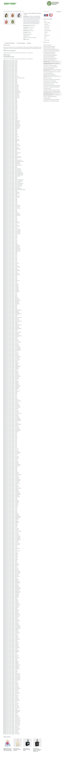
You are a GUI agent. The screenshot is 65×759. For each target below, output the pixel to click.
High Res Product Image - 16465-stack (12, 391)
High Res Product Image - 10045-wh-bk (12, 679)
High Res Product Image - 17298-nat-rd (12, 247)
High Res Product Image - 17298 (10, 243)
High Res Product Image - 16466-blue (11, 388)
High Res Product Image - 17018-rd (11, 285)
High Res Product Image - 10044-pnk (11, 687)
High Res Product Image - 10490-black (12, 639)
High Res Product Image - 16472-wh (11, 340)
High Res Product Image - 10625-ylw (11, 609)
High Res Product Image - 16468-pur (11, 365)
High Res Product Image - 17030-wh (11, 269)
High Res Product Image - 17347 (10, 242)
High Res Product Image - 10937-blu (11, 565)
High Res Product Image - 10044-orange (12, 688)
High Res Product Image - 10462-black (12, 647)
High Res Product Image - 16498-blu (11, 314)
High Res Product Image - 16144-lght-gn (12, 419)
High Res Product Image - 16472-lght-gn (12, 348)
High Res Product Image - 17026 (10, 275)
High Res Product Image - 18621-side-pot (12, 145)
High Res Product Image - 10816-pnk (11, 586)
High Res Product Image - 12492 (10, 468)
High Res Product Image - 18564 (10, 150)
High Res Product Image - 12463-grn (11, 495)
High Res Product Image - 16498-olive (11, 312)
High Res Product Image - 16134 (10, 440)
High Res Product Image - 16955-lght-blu (12, 300)
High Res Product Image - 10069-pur (11, 663)
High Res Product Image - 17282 (10, 252)
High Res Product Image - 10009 (10, 709)
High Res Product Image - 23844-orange (12, 91)
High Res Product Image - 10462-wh (11, 641)
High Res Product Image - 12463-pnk (11, 491)
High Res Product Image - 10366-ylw (11, 650)
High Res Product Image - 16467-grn (11, 377)
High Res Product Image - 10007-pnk (11, 727)
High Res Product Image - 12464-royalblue (12, 474)
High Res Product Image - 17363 (10, 241)
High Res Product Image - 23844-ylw (11, 85)
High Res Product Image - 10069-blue (11, 667)
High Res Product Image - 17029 (10, 271)
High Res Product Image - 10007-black (12, 733)
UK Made (45, 96)
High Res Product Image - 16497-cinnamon (13, 321)
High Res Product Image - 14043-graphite (12, 464)
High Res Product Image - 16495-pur (11, 333)
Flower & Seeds (47, 25)
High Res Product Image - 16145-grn (11, 408)
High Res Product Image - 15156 (10, 445)
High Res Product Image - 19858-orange (12, 125)
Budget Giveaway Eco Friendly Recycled (51, 49)
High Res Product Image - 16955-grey (11, 302)
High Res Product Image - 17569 (10, 219)
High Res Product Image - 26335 (10, 63)
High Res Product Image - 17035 (10, 259)
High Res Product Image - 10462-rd (11, 642)
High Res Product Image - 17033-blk (11, 263)
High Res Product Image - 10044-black (12, 693)
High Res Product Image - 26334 (10, 64)
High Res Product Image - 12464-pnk (11, 478)
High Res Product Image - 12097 (10, 523)
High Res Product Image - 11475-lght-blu (12, 539)
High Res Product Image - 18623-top (11, 139)
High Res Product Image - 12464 (10, 470)
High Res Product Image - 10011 (10, 701)
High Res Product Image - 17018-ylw (11, 284)
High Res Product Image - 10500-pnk (11, 624)
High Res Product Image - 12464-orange (12, 479)
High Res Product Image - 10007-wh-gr (12, 721)
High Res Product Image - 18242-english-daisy (13, 174)
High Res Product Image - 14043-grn (11, 463)
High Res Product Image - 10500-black (12, 633)
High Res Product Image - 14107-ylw (11, 456)
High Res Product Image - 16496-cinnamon (13, 328)
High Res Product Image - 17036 (10, 258)
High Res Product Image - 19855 (10, 130)
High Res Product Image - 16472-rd (11, 343)
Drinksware (46, 24)
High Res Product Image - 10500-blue (11, 631)
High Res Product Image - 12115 (10, 506)
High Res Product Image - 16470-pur (11, 355)
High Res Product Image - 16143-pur (11, 426)
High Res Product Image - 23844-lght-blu (12, 92)
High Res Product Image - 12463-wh (11, 486)
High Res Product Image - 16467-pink (11, 375)
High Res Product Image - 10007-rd (11, 726)
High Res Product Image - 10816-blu (11, 596)
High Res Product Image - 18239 (10, 177)
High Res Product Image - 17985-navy (11, 195)
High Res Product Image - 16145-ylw (11, 399)
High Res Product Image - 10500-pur (11, 623)
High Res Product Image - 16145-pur (11, 403)
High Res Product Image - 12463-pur (11, 490)
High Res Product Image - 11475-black (12, 544)
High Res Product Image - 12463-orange (12, 493)
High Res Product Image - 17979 (10, 204)
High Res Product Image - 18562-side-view (12, 157)
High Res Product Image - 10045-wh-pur (12, 676)
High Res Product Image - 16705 (10, 306)
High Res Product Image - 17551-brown (12, 226)
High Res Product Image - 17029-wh (11, 273)
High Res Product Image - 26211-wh (11, 76)
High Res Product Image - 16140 (10, 435)
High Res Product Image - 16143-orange (12, 429)
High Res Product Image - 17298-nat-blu (12, 249)
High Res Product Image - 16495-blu (11, 337)
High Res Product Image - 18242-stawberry (12, 171)
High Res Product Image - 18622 (10, 141)
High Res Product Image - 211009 (11, 114)
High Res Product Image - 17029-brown (12, 274)
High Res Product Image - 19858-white (12, 122)
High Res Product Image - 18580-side (11, 147)
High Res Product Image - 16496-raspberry (12, 324)
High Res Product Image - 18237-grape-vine (13, 188)
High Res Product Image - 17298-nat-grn (12, 248)
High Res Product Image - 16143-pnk (11, 427)
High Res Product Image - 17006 (10, 295)
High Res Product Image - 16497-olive (11, 319)
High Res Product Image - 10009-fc (11, 712)
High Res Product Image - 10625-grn (11, 615)
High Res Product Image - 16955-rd (11, 297)
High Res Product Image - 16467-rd (11, 372)
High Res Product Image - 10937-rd (11, 563)
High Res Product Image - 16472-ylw (11, 339)
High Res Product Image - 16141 (10, 434)
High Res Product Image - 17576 (10, 217)
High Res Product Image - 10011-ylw (11, 703)
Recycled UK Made (54, 82)
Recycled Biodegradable (48, 73)
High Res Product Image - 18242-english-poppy (13, 173)
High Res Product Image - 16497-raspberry (12, 317)
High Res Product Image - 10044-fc (11, 690)
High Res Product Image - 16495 (10, 330)
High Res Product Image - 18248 (10, 158)
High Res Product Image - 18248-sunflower (12, 160)
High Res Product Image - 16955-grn (11, 301)
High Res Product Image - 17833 (10, 210)
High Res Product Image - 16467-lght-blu (12, 376)
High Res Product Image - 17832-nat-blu (12, 215)
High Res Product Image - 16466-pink (11, 384)
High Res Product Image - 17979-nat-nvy (12, 208)
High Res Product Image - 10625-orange (12, 614)
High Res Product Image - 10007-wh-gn (12, 722)
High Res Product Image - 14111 (10, 447)
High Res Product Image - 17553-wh (11, 221)
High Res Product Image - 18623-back (11, 140)
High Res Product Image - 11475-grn (11, 540)
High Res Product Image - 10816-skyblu (12, 582)
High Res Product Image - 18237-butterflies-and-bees (14, 189)
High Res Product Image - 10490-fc (11, 636)
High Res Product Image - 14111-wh (11, 448)
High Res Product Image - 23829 (10, 106)
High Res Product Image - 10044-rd (11, 684)
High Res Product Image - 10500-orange (12, 625)
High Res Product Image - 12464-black (12, 483)
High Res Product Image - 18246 (10, 166)
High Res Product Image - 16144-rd (11, 414)
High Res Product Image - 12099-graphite (12, 516)
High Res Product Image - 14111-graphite (12, 452)
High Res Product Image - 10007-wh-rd (12, 719)
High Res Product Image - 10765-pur (11, 602)
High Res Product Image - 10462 (10, 640)
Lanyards (46, 32)
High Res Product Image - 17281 (10, 253)
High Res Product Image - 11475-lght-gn (12, 538)
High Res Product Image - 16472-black (12, 350)
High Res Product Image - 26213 (10, 72)
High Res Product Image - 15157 (10, 443)
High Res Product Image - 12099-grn (11, 515)
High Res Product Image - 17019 (10, 281)
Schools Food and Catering (30, 37)
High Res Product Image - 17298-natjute (12, 246)
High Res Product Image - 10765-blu (11, 607)
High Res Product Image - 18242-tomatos (12, 168)
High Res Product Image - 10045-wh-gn (12, 677)
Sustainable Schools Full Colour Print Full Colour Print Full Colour (52, 93)
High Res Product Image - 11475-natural (12, 537)
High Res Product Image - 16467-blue (11, 378)
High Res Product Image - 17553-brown (12, 222)
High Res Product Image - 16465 (10, 389)
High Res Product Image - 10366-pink (11, 651)
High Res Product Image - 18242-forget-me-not (13, 172)
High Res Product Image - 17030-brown (12, 270)
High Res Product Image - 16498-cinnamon (13, 313)
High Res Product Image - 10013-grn (11, 698)
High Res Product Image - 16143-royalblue (12, 424)
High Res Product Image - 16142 (10, 432)
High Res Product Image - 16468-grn (11, 367)
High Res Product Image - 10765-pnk (11, 603)
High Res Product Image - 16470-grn (11, 357)
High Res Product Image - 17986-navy (11, 192)
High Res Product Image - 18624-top (11, 136)
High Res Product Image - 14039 (10, 467)
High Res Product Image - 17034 (10, 260)
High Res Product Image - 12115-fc (11, 507)
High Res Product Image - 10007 (10, 714)
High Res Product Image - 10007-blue (11, 732)
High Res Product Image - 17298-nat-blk (12, 251)
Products (5, 11)
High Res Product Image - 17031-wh (11, 265)
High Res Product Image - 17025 (10, 276)
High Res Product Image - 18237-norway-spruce (13, 183)
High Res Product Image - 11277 (10, 549)
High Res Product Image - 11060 (10, 555)
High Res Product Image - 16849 (10, 305)
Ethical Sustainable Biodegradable (50, 55)
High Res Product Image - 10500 (10, 618)
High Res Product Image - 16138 (10, 437)
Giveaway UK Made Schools (48, 68)
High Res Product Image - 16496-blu (11, 329)
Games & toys (46, 27)
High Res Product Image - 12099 (10, 512)
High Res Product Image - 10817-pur (11, 569)
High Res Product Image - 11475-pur (11, 533)
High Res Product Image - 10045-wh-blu (12, 678)
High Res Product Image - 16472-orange (12, 346)
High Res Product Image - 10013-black (12, 700)
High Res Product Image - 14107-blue (11, 458)
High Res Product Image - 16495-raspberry (12, 332)
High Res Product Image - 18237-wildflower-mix (13, 179)
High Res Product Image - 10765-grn (11, 606)
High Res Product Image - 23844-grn (11, 93)
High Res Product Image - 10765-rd (11, 601)
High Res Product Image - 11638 (10, 526)
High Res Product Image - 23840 (10, 101)
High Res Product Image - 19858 (10, 119)
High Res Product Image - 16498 (10, 308)
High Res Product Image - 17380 (10, 236)
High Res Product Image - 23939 (10, 82)
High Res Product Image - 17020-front (11, 280)
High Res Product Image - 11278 (10, 547)
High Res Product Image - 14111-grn (11, 451)
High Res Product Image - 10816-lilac (11, 590)
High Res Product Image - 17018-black (11, 291)
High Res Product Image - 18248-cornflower (13, 165)
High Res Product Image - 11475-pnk (11, 534)
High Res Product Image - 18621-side (11, 144)
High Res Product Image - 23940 (10, 81)
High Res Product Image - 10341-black (12, 657)
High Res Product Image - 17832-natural (12, 214)
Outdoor (45, 33)
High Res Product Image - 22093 (10, 109)
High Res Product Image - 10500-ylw (11, 619)
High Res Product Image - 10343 (10, 652)
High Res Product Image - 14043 (10, 459)
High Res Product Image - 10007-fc (11, 731)
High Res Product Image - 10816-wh (11, 580)
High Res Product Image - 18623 (10, 138)
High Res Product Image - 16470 (10, 351)
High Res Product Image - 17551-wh (11, 225)
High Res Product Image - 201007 (11, 115)
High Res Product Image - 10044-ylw (11, 683)
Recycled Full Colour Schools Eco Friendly (52, 79)
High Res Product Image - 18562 (10, 155)
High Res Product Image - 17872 (10, 209)
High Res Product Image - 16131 (10, 441)
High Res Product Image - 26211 (10, 75)
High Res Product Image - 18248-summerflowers (14, 161)
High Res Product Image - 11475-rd (11, 532)
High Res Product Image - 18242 (10, 167)
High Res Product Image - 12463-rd (11, 489)
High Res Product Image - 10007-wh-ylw (12, 717)
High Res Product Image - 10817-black (11, 576)
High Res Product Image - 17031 (10, 264)
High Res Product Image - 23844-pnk (11, 90)
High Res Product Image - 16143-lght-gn (12, 430)
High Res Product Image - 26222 (10, 69)
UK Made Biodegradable (52, 96)
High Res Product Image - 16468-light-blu (12, 366)
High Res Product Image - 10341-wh (11, 655)
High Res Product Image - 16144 (10, 409)
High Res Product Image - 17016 (10, 292)
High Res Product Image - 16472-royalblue (12, 341)
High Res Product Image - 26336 (10, 61)
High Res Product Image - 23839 (10, 102)
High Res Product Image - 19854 (10, 131)
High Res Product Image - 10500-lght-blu (12, 628)
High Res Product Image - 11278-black (12, 548)
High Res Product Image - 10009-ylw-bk (12, 710)
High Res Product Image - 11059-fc (11, 559)
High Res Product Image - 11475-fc (11, 542)
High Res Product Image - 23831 (10, 103)
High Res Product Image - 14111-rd (11, 450)
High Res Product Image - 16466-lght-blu (12, 386)
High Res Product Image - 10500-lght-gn (12, 626)
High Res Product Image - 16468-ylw (11, 362)
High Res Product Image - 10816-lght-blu (12, 591)
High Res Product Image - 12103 (10, 510)
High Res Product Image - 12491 (10, 469)
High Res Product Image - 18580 (10, 146)
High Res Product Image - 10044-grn (11, 689)
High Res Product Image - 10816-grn (11, 593)
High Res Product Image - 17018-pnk (11, 287)
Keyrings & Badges (47, 30)
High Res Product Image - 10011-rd (11, 704)
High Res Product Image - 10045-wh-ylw (12, 673)
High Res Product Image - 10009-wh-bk (12, 711)
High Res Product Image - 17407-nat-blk (12, 233)
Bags (8, 11)
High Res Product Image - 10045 (10, 672)
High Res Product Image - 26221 (10, 70)
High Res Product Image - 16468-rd (11, 364)
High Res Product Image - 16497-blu (11, 322)
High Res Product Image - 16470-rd (11, 354)
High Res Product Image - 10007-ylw (11, 715)
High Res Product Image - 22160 (10, 108)
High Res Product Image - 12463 (10, 484)
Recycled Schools (47, 82)
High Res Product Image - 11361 (10, 545)
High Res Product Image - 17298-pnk (11, 244)
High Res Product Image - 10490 (10, 634)
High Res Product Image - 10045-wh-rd (12, 674)
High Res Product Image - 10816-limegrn (12, 588)
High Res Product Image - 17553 (10, 220)
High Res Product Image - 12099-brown (12, 517)
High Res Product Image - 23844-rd (11, 87)
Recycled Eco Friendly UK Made (49, 74)
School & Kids (46, 40)
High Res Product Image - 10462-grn (11, 644)
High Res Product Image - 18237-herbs (12, 187)
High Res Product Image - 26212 (10, 74)
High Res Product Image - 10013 (10, 694)
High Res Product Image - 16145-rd (11, 402)
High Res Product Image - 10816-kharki (12, 592)
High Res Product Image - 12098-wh (11, 521)
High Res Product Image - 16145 (10, 398)
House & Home (47, 29)
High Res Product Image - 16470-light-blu (12, 356)
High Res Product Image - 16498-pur (11, 311)
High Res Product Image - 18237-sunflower (12, 182)
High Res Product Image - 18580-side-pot (12, 149)
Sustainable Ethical (47, 88)
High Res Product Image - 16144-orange (12, 418)
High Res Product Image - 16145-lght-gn (12, 407)
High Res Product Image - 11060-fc (11, 556)
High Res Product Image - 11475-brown (12, 543)
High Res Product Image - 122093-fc (11, 505)
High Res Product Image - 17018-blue (11, 290)
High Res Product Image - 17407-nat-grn (12, 231)
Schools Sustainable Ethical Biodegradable (52, 85)
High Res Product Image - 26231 (10, 66)
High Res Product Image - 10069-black (12, 668)
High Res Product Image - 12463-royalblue (12, 488)
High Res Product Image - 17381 (10, 235)
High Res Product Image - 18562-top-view (12, 156)
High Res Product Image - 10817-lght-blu (12, 572)
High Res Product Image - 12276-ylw (11, 500)
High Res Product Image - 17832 (10, 211)
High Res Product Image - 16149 (10, 394)
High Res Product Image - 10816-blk (11, 597)
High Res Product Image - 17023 (10, 278)
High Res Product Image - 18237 (10, 178)
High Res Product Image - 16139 (10, 436)
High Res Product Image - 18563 (10, 151)
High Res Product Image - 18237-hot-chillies (13, 185)
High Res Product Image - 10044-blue (11, 692)
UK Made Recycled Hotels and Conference (51, 99)
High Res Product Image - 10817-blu (11, 575)
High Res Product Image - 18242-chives (12, 176)
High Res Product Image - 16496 (10, 323)
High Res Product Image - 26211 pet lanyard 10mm (14, 77)
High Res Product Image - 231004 (11, 107)
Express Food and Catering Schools (50, 58)
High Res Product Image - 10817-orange (12, 571)
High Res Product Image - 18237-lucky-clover (13, 184)
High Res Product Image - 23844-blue (11, 96)
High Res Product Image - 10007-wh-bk (12, 725)
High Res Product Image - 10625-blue (11, 617)
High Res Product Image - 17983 (10, 199)
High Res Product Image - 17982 (10, 200)
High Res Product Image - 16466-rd (11, 382)
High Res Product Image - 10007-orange (12, 728)
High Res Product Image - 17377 (10, 238)
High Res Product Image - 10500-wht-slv (12, 620)
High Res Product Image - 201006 (11, 117)
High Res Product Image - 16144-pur (11, 415)
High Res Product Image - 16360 (10, 392)
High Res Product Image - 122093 (11, 504)
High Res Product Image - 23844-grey (11, 95)
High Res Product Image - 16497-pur (11, 318)
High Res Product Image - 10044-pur (11, 685)
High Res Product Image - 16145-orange (12, 405)
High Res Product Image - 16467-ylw (11, 371)
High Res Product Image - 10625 (10, 608)
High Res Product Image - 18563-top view (12, 152)
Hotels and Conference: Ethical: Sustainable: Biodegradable (52, 70)
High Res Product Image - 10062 (10, 669)
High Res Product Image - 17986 (10, 190)
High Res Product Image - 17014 (10, 294)
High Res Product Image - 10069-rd (11, 662)
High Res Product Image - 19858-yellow (12, 120)
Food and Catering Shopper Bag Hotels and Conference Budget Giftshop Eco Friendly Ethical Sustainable (52, 63)
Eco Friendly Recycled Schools (49, 52)
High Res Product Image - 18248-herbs (12, 163)
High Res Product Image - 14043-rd (11, 462)
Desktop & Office (47, 22)
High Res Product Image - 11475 (10, 527)
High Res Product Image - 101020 (11, 658)
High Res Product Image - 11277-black (12, 550)
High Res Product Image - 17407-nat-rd (12, 228)
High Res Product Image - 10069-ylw (11, 661)
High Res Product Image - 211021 (10, 113)
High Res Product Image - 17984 (10, 198)
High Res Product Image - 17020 (10, 279)
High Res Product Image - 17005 (10, 296)
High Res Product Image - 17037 (10, 257)
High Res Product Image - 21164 (10, 112)
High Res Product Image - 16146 (10, 397)
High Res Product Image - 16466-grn (11, 387)
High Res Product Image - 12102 (10, 511)
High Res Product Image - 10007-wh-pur (12, 720)
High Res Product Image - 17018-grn (11, 289)
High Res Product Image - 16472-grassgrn (12, 349)
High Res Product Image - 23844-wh (11, 86)
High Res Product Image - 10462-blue (11, 646)
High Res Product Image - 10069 (10, 660)
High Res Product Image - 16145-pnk (11, 404)
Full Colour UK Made (53, 65)
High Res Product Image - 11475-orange (12, 536)
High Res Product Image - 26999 (10, 60)
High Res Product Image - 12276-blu (11, 502)
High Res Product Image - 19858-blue (11, 128)
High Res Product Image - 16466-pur (11, 383)
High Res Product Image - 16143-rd (11, 425)
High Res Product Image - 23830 (10, 104)
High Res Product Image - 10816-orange (12, 587)
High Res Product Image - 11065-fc (11, 553)
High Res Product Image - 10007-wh (11, 716)
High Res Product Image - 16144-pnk (11, 416)
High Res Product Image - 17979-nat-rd (12, 206)
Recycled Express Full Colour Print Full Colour (51, 76)
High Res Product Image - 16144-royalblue (12, 413)
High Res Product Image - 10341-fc (11, 656)
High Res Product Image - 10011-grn (11, 705)
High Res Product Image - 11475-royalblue (12, 531)
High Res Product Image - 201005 (11, 118)
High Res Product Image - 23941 (10, 80)
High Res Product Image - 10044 (10, 682)
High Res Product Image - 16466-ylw (11, 381)
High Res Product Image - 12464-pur (11, 477)
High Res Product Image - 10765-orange (12, 604)
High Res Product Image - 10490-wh (11, 635)
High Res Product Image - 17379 (10, 237)
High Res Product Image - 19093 (10, 133)
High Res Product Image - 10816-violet (12, 581)
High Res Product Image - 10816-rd (11, 583)
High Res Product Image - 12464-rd (11, 475)
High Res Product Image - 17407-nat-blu (12, 232)
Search (58, 11)
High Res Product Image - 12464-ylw (11, 472)
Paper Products (47, 35)
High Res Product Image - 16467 (10, 370)
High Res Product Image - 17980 (10, 203)
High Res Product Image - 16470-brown (12, 359)
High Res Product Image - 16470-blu (11, 360)
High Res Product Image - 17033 (10, 262)
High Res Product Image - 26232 (10, 65)
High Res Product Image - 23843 (10, 98)
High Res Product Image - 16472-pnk (11, 345)
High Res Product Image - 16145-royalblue (12, 400)
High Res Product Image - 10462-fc (11, 645)
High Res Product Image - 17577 (10, 216)
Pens (45, 38)
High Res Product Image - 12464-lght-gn (12, 480)
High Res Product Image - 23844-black (12, 97)
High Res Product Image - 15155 (10, 446)
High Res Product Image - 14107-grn (11, 457)
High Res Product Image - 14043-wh (11, 461)
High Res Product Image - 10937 (10, 561)
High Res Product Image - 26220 (10, 71)
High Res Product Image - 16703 (10, 307)
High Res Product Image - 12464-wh (11, 473)
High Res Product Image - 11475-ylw (11, 528)
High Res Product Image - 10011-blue (11, 706)
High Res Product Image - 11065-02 (11, 554)
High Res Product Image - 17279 (10, 254)
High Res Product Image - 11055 (10, 560)
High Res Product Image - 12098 (10, 520)
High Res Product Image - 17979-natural (12, 205)
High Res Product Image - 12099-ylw (11, 513)
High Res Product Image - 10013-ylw (11, 695)
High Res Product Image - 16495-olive (11, 334)
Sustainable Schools (56, 91)
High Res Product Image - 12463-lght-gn (12, 494)
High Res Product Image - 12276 (10, 499)
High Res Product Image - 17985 (10, 194)
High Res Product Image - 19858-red (11, 123)
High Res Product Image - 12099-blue (11, 518)
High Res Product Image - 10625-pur (11, 613)
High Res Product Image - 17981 (10, 201)
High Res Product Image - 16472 (10, 338)
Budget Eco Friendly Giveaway (49, 46)
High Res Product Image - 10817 (10, 566)
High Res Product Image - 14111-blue (11, 453)
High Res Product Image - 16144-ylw (11, 410)
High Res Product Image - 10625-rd (11, 612)
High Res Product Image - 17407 (10, 227)
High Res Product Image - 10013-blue (11, 699)
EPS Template (7, 55)
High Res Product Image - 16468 (10, 361)
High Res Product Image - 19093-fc (11, 134)
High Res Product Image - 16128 (10, 442)
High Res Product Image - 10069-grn (11, 666)
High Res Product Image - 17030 (10, 268)
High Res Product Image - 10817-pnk (11, 570)
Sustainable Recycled (48, 91)
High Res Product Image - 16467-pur (11, 373)
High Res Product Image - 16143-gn (11, 431)
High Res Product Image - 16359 (10, 393)
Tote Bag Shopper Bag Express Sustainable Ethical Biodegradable (51, 94)
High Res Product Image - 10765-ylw (11, 599)
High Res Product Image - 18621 (10, 142)
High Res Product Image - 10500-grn (11, 629)
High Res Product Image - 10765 (10, 598)
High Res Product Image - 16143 (10, 421)
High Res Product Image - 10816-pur (11, 585)
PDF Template (7, 54)
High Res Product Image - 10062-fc (11, 671)
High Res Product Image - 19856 (10, 129)
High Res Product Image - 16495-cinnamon (13, 335)
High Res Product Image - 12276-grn (11, 501)
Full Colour (46, 65)
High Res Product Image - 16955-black (12, 303)
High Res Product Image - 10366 (10, 649)
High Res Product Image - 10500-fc (11, 630)
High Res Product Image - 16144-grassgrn (12, 420)
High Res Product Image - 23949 (10, 79)
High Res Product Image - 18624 (10, 135)
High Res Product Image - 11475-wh (11, 529)
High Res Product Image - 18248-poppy (12, 162)
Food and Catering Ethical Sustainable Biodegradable (51, 61)
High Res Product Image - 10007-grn (11, 730)
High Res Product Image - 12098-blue (11, 522)
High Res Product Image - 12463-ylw (11, 485)
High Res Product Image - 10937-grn (11, 564)
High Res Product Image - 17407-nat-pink (12, 230)
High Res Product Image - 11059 (10, 558)
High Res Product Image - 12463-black (12, 496)
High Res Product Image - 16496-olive (11, 327)
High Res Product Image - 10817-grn (11, 574)
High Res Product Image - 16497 (10, 316)
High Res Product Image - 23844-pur (11, 88)
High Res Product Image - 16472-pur (11, 344)
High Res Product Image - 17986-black (12, 193)
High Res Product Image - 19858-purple (12, 124)
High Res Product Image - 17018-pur (11, 286)
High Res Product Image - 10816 (10, 577)
